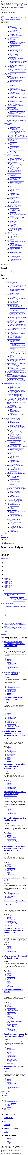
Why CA (9, 76)
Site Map (7, 1121)
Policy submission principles (16, 245)
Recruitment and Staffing (15, 171)
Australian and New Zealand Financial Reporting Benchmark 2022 (15, 766)
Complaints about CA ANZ (16, 49)
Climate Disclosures (11, 724)
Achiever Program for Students (17, 112)
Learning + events (8, 123)
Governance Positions (15, 45)
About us (6, 24)
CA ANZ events (13, 142)
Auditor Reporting (11, 728)
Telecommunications (11, 1029)
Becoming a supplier (14, 37)
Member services (8, 154)
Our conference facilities (15, 30)
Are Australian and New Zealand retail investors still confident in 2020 (14, 644)
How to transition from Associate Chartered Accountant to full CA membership (17, 91)
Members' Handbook (14, 221)
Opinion (11, 237)
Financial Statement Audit (13, 667)
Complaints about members (16, 50)
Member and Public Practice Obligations (16, 220)
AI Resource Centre (11, 174)
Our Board (12, 41)
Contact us (24, 17)
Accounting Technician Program (17, 93)
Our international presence (16, 35)
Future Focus (10, 1063)
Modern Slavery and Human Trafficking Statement (16, 59)
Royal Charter (13, 224)
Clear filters (3, 634)
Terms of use (20, 7)
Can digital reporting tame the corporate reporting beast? (15, 1035)
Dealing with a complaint (15, 213)
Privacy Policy (9, 1114)
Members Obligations (15, 222)
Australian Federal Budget (16, 247)
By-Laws (12, 225)
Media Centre (10, 249)
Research (9, 659)
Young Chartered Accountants (17, 218)
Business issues (13, 191)
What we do (9, 26)
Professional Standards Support (17, 217)
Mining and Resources (12, 1024)
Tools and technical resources (16, 183)
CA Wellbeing (13, 209)
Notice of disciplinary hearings (17, 55)
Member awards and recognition (17, 160)
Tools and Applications (15, 178)
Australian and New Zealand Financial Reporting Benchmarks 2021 (15, 794)
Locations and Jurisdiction (7, 603)
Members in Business (12, 179)
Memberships (10, 82)
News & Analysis (8, 232)
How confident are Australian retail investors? (15, 819)
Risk (11, 144)
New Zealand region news (16, 259)
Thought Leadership (11, 754)
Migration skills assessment (13, 115)
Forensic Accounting (14, 147)
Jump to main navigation (9, 12)
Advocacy (9, 240)
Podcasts (12, 260)
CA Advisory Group (14, 208)
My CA (21, 19)
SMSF (11, 148)
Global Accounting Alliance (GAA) (18, 68)
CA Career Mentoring (15, 210)
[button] (5, 22)
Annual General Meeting (15, 43)
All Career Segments (11, 1013)
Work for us (12, 31)
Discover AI (12, 175)
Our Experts (12, 253)
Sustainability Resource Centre (14, 173)
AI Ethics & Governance (15, 177)
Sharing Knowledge (14, 261)
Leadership (9, 1061)
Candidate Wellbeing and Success (17, 119)
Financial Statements (11, 664)
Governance (9, 38)
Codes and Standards (14, 226)
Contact (7, 1125)
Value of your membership (16, 158)
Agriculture (9, 1017)
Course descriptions (11, 107)
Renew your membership (15, 156)
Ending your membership (16, 159)
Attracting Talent (13, 204)
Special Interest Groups (15, 202)
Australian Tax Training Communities (18, 136)
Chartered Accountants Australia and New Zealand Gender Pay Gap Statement (18, 62)
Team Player (9, 755)
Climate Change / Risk (12, 722)
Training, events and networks (17, 181)
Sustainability (10, 721)
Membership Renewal (6, 17)
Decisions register (14, 54)
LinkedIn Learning (14, 128)
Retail (8, 1028)
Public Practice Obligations (16, 229)
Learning (9, 124)
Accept (2, 9)
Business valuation (14, 195)
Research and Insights (15, 235)
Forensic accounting (14, 197)
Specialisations (10, 143)
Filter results (4, 551)
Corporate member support (16, 182)
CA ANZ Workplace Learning (17, 129)
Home (2, 16)
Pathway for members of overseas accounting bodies (17, 87)
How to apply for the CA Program (15, 105)
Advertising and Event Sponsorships (15, 65)
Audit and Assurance (11, 666)
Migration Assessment (16, 17)
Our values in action (11, 57)
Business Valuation (14, 146)
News (8, 255)
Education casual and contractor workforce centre (17, 33)
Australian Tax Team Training (17, 135)
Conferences (12, 140)
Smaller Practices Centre (12, 162)
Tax (10, 186)
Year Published (4, 558)
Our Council (12, 39)
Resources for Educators (15, 81)
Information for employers (16, 80)
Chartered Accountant (15, 104)
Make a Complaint (11, 1128)
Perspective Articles (14, 236)
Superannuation (13, 187)
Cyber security (13, 1103)
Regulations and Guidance (16, 228)
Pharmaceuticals (10, 1025)
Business (9, 720)
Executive (9, 758)
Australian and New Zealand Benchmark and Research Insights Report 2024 (15, 848)
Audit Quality (10, 668)
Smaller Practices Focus (15, 163)
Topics (2, 590)
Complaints (9, 47)
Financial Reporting (11, 663)
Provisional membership (12, 109)
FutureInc (12, 239)
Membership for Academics (16, 101)
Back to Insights (4, 537)
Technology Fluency (11, 1059)
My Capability (12, 19)
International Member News (16, 257)
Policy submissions (14, 244)
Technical (9, 185)
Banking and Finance (12, 1018)
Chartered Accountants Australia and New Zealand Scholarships (16, 121)
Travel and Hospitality (12, 1030)
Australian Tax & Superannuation (14, 134)
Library (2, 19)
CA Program (13, 108)
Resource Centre (10, 198)
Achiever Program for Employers (17, 111)
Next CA (12, 100)
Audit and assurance (14, 189)
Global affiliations (11, 66)
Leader (8, 757)
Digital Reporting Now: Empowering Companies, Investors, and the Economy (14, 733)
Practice (8, 759)
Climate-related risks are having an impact (13, 698)
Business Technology (12, 1060)
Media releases (13, 251)
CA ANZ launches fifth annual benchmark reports (15, 957)
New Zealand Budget (15, 248)
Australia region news (15, 256)
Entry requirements (11, 103)
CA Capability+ (13, 125)
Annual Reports (13, 46)
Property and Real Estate (12, 1026)
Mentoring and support (12, 206)
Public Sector (13, 212)
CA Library (12, 200)
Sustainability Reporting (12, 1010)
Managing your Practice (15, 169)
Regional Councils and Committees (18, 42)
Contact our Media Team (15, 252)
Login (2, 20)
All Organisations (11, 874)
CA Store (6, 19)
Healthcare (9, 1020)
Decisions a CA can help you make (18, 28)
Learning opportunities (15, 127)
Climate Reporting (11, 1012)
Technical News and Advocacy (17, 170)
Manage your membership (13, 155)
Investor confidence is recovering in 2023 (12, 673)
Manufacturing (10, 1022)
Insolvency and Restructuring (16, 194)
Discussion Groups (14, 201)
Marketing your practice (15, 205)
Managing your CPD (12, 152)
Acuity (17, 19)
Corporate (9, 761)
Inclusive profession (11, 73)
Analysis (9, 783)
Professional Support (14, 167)
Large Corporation (11, 986)
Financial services (14, 193)
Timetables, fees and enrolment (14, 113)
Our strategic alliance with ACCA (18, 72)
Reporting (12, 190)
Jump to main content (9, 14)
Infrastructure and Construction (14, 1021)
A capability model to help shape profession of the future (17, 132)
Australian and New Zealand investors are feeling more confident (15, 903)
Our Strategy (13, 27)
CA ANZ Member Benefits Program (15, 230)
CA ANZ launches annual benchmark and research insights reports (13, 930)
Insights (8, 233)
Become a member (8, 74)
